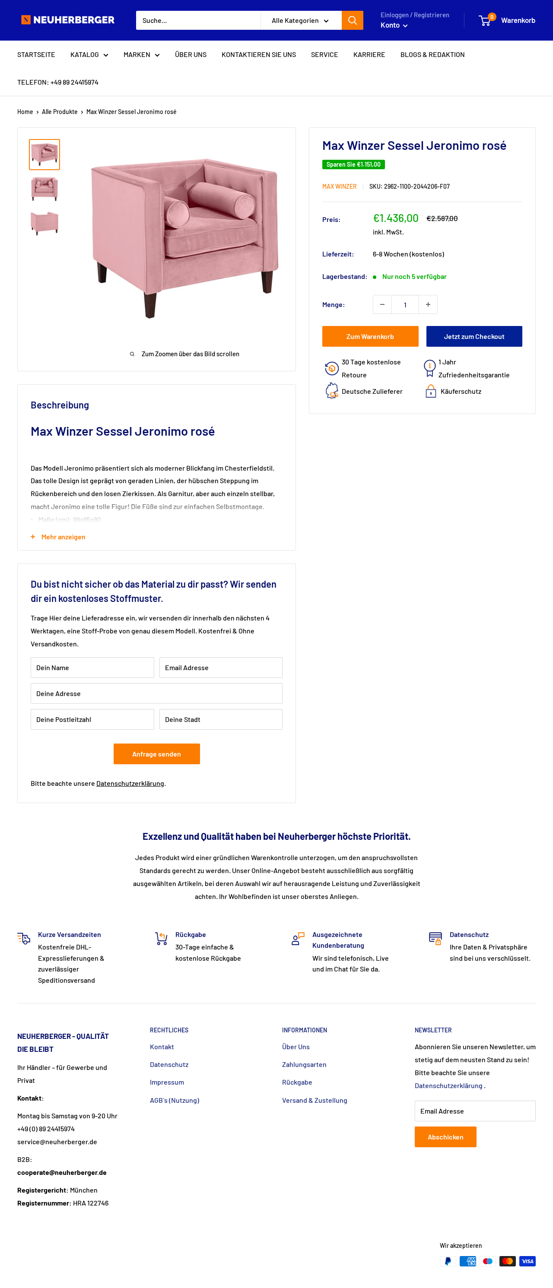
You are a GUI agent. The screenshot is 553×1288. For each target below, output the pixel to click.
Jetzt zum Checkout (474, 336)
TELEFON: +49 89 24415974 (58, 82)
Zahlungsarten (304, 1064)
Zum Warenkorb (370, 336)
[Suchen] (352, 20)
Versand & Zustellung (314, 1100)
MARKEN (137, 54)
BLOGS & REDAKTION (432, 54)
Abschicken (446, 1137)
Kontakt (162, 1046)
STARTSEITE (36, 54)
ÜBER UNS (191, 54)
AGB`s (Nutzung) (174, 1100)
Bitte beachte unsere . (98, 783)
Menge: (333, 304)
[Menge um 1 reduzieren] (382, 304)
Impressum (167, 1082)
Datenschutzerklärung (130, 783)
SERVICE (324, 54)
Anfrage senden (156, 754)
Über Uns (296, 1046)
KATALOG (84, 54)
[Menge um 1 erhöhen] (428, 304)
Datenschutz (169, 1064)
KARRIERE (369, 54)
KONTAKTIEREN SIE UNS (259, 54)
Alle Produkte (60, 111)
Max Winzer (339, 186)
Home (25, 111)
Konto (391, 24)
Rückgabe (297, 1082)
